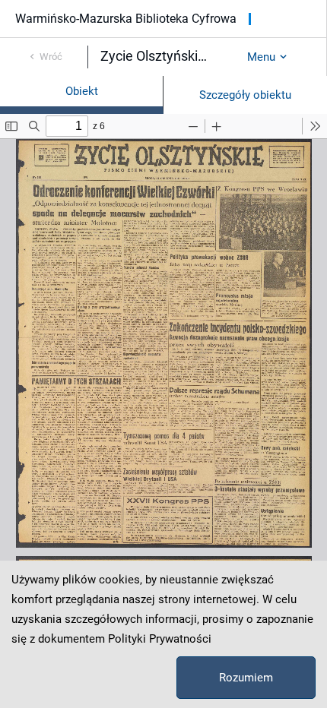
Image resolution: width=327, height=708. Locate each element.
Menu (261, 57)
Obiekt (81, 91)
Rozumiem (246, 677)
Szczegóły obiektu (245, 95)
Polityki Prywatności (159, 639)
